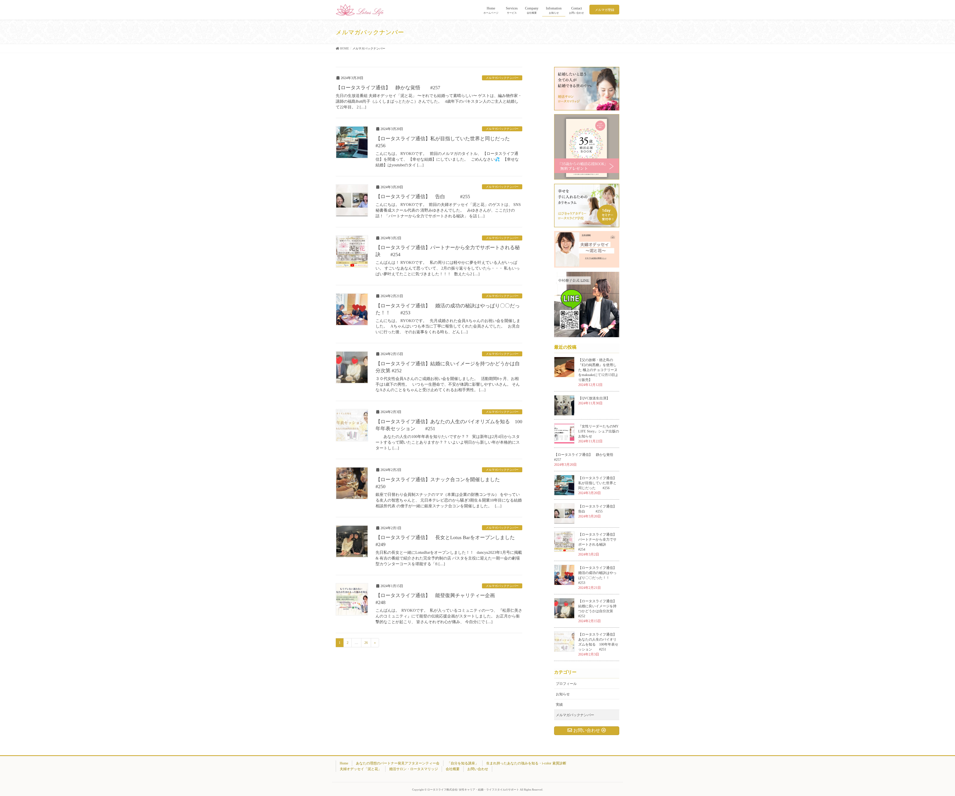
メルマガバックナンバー (502, 78)
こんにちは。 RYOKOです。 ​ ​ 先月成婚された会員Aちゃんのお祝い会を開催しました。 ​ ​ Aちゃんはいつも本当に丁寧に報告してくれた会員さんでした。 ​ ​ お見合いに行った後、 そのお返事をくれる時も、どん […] (448, 326)
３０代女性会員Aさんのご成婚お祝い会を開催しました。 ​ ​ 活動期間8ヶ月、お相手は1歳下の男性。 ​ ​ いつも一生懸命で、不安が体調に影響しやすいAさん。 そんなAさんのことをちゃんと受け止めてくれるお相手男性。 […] (448, 384)
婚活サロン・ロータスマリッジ (413, 769)
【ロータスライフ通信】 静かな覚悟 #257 (388, 87)
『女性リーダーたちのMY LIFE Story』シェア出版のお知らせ (598, 431)
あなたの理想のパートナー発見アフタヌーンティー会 (397, 763)
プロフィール (566, 684)
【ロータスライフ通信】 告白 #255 (423, 196)
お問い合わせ (477, 769)
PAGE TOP (930, 767)
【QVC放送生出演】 (594, 398)
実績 (559, 704)
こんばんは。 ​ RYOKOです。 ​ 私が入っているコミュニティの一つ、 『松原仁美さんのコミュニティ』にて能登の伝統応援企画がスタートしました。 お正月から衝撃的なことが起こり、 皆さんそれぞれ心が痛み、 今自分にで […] (449, 616)
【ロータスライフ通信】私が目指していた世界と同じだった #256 (597, 483)
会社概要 (453, 769)
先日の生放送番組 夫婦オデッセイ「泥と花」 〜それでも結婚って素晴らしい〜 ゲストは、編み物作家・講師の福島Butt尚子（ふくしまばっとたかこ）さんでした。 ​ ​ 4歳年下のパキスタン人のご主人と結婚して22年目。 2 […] (429, 101)
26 (366, 643)
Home (344, 763)
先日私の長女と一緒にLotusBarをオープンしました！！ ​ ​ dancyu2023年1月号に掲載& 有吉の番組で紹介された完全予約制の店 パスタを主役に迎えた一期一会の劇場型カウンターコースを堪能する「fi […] (449, 558)
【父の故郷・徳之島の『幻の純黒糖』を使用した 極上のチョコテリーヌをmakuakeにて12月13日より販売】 (598, 370)
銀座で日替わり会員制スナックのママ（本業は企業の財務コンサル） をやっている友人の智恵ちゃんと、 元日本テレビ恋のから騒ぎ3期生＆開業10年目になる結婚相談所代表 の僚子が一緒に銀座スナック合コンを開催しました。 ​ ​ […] (449, 500)
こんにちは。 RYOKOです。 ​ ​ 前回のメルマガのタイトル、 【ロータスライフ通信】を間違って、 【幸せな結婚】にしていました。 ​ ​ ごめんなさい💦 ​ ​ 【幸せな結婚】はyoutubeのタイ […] (447, 159)
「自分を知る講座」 (462, 763)
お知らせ (563, 694)
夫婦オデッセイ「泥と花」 (361, 769)
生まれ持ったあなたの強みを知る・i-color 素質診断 (526, 763)
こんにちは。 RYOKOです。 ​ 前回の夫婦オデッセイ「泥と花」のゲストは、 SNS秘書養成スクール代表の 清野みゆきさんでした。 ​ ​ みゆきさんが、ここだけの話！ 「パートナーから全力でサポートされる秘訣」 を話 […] (448, 210)
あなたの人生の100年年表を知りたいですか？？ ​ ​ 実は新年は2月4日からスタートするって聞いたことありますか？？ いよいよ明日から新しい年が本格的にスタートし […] (448, 442)
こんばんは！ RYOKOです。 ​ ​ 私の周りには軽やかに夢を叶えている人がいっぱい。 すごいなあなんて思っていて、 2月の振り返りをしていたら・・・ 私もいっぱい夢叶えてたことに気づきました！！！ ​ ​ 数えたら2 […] (448, 268)
